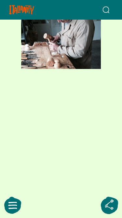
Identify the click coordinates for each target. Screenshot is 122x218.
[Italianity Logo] (30, 10)
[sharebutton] (109, 205)
